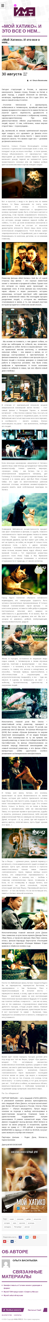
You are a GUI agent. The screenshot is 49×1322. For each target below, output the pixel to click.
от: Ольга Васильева (38, 80)
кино (14, 1223)
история (7, 1223)
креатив (22, 1223)
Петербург (18, 1227)
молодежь (7, 1227)
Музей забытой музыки (13, 1295)
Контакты (17, 1315)
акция (12, 1219)
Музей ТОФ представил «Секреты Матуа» (21, 1292)
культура (31, 1223)
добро (29, 1219)
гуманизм (20, 1219)
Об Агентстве (7, 1315)
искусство (37, 1219)
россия (27, 1227)
